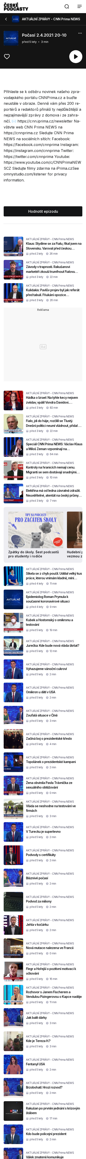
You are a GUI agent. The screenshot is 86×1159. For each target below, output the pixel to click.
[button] (66, 6)
